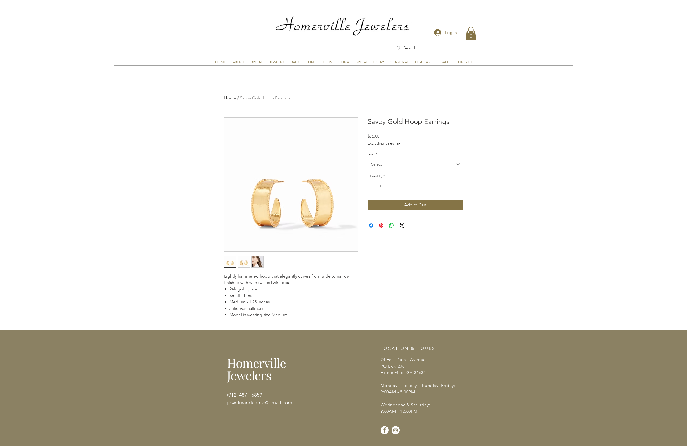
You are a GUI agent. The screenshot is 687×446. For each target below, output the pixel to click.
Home (230, 97)
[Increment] (388, 186)
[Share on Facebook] (371, 225)
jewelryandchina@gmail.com (259, 403)
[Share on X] (402, 225)
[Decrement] (371, 186)
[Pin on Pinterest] (381, 225)
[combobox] (415, 164)
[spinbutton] (380, 186)
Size (372, 154)
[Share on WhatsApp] (391, 225)
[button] (470, 33)
